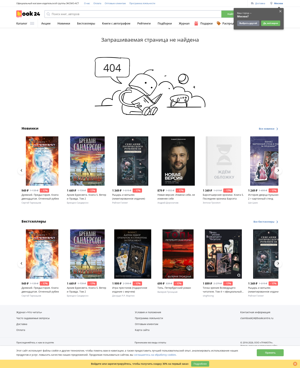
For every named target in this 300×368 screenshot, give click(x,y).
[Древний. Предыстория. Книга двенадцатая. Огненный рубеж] (42, 161)
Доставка (260, 3)
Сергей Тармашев (31, 202)
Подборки (165, 23)
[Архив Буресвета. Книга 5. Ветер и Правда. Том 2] (87, 161)
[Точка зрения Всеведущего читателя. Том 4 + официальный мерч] (223, 254)
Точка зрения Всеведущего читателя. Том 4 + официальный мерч (222, 290)
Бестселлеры (86, 23)
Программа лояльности (142, 3)
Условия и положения (148, 312)
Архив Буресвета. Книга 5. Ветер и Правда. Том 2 (86, 196)
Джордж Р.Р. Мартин (123, 295)
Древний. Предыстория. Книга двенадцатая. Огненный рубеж (40, 196)
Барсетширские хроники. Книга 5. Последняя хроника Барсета (223, 196)
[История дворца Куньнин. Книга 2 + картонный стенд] (268, 161)
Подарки (206, 23)
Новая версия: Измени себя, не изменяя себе (176, 196)
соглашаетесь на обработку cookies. (155, 354)
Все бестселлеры (264, 221)
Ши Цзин (253, 202)
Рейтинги (144, 23)
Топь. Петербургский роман (174, 287)
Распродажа (230, 23)
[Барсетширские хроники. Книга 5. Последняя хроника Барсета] (223, 161)
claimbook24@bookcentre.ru (256, 318)
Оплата (97, 3)
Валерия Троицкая (167, 291)
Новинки (63, 23)
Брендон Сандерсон (77, 202)
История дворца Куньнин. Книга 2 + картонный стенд (267, 196)
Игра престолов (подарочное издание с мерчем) (129, 289)
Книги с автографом (116, 23)
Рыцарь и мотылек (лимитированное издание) (128, 196)
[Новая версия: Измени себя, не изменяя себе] (178, 161)
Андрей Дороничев (167, 202)
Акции (46, 23)
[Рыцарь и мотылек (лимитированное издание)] (132, 161)
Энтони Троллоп (211, 202)
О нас (87, 3)
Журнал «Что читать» (29, 312)
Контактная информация (255, 312)
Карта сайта (142, 330)
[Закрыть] (295, 364)
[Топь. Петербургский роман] (178, 254)
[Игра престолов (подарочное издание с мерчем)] (132, 254)
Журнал (184, 23)
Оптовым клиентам (115, 3)
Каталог (21, 23)
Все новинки (267, 128)
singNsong (208, 295)
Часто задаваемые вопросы (33, 318)
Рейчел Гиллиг (120, 202)
